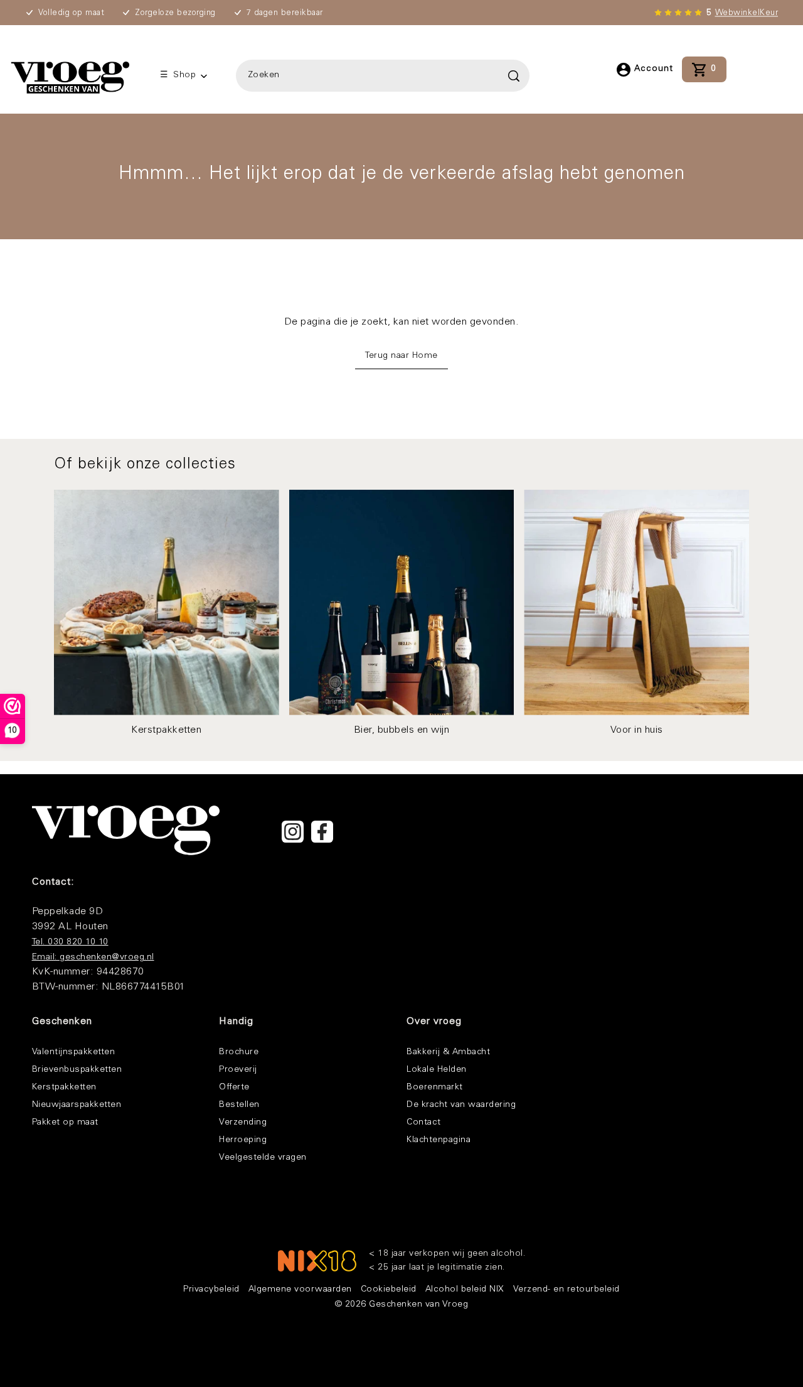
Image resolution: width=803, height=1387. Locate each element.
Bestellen (239, 1105)
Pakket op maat (65, 1122)
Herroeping (243, 1140)
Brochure (238, 1052)
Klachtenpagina (439, 1140)
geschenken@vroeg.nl (107, 957)
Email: (46, 957)
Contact (424, 1122)
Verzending (243, 1122)
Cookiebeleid (389, 1289)
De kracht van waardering (461, 1105)
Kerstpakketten (64, 1087)
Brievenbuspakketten (77, 1070)
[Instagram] (293, 832)
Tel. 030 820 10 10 (70, 942)
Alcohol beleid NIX (464, 1289)
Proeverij (238, 1070)
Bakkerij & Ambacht (448, 1052)
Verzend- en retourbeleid (566, 1289)
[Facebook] (322, 832)
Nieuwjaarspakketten (77, 1105)
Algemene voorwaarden (300, 1289)
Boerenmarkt (435, 1087)
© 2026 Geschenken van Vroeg (402, 1304)
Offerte (234, 1087)
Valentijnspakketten (73, 1052)
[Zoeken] (382, 76)
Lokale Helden (437, 1070)
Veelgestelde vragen (263, 1157)
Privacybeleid (211, 1289)
